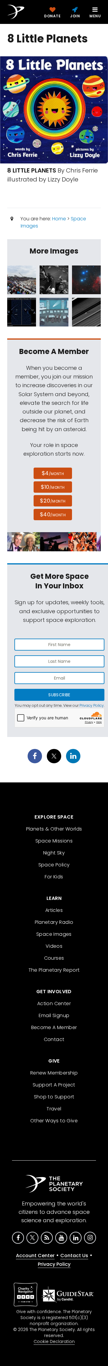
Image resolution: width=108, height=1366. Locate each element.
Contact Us (74, 1255)
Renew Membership (54, 1072)
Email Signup (54, 1015)
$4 (53, 473)
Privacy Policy (92, 705)
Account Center (35, 1255)
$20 (52, 500)
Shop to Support (54, 1096)
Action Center (54, 1003)
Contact (54, 1039)
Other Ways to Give (54, 1120)
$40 (53, 514)
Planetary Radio (54, 922)
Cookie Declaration (54, 1341)
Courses (54, 958)
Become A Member (54, 1027)
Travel (53, 1108)
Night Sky (54, 852)
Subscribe (59, 695)
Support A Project (54, 1084)
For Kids (54, 876)
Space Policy (54, 864)
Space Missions (54, 840)
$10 (52, 487)
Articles (54, 910)
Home (59, 218)
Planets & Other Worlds (54, 828)
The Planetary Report (54, 970)
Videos (54, 946)
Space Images (54, 934)
